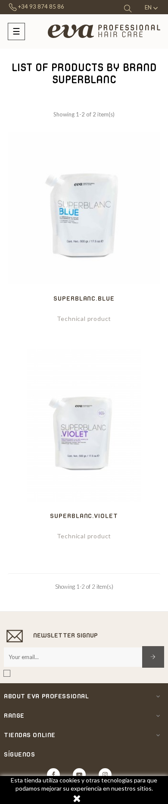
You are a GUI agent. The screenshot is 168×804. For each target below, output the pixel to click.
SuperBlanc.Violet (84, 516)
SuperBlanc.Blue (84, 298)
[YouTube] (79, 774)
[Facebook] (53, 774)
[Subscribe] (153, 657)
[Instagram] (105, 774)
